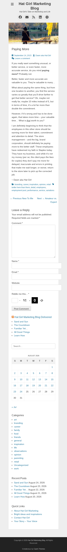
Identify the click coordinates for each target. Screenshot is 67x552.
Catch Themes (39, 549)
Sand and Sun (21, 321)
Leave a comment (22, 58)
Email (15, 272)
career (26, 184)
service (42, 190)
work (16, 468)
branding (18, 184)
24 (21, 391)
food (16, 433)
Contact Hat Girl (22, 517)
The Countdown (22, 325)
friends (17, 437)
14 (46, 379)
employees (41, 187)
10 (21, 379)
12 (33, 379)
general (18, 440)
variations (50, 190)
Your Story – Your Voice (25, 521)
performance (32, 190)
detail (33, 187)
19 (33, 385)
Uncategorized (21, 465)
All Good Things (22, 332)
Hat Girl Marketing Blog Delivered (33, 317)
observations (20, 451)
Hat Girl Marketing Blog (35, 6)
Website (16, 283)
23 (15, 391)
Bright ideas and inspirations (28, 514)
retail (49, 184)
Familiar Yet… (21, 328)
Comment (17, 223)
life (15, 447)
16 (15, 385)
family (17, 430)
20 (39, 385)
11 (27, 379)
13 (39, 379)
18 (27, 385)
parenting (18, 458)
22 (52, 385)
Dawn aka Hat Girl (43, 55)
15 (52, 379)
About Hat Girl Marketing (26, 510)
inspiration (33, 184)
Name (15, 261)
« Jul (14, 407)
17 (21, 385)
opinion (42, 184)
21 (46, 385)
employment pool (19, 190)
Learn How (19, 335)
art (15, 419)
